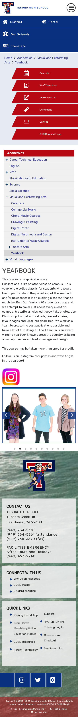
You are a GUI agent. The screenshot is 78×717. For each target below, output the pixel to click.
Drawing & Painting (24, 222)
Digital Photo (20, 228)
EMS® (60, 704)
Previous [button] (6, 415)
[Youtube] (54, 686)
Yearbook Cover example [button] (14, 449)
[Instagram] (23, 686)
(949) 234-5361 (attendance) (33, 534)
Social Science (19, 191)
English (14, 166)
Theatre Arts (20, 247)
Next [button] (71, 415)
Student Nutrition (25, 591)
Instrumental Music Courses (30, 240)
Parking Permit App (26, 615)
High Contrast (60, 709)
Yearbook (21, 62)
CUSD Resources (24, 641)
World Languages (21, 259)
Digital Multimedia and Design (31, 234)
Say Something (53, 648)
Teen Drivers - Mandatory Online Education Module (25, 628)
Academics (24, 58)
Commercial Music (23, 209)
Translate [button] (18, 46)
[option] (39, 415)
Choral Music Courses (25, 215)
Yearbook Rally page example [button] (42, 449)
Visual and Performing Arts (27, 197)
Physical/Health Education (27, 178)
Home (8, 58)
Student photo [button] (58, 449)
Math (12, 172)
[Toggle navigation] (71, 7)
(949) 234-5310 (21, 530)
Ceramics (17, 203)
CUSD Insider (22, 584)
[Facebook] (8, 686)
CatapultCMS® (46, 704)
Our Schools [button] (20, 34)
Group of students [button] (20, 449)
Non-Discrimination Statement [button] (29, 709)
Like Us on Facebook (27, 578)
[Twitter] (39, 686)
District (16, 22)
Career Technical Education (28, 159)
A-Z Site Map (40, 712)
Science (14, 184)
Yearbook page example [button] (25, 449)
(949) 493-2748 (21, 556)
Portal (53, 22)
